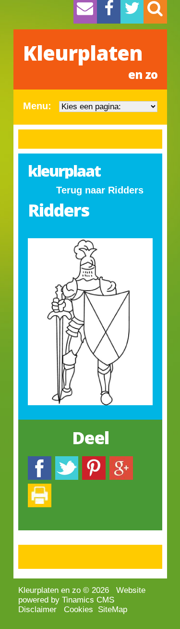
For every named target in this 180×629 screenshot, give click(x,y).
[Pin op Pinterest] (94, 460)
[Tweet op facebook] (66, 460)
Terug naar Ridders (100, 190)
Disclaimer (37, 609)
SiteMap (112, 609)
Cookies (78, 609)
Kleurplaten (90, 60)
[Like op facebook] (39, 460)
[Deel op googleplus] (121, 460)
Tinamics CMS (88, 599)
